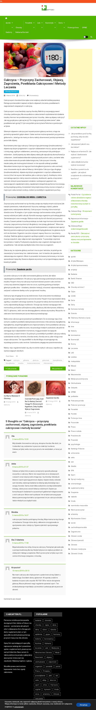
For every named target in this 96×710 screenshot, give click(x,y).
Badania (74, 274)
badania (38, 620)
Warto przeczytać (78, 510)
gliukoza (36, 360)
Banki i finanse (76, 278)
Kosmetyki (49, 23)
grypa (48, 634)
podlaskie (74, 396)
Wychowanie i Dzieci (78, 519)
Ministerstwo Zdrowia (43, 653)
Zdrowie (74, 545)
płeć (50, 676)
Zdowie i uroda (76, 536)
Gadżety (9, 32)
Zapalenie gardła (52, 398)
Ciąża (73, 291)
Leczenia (74, 348)
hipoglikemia (10, 363)
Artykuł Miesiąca (77, 261)
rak (56, 676)
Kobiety (74, 331)
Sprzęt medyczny (77, 479)
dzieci (44, 630)
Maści (73, 370)
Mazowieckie (76, 374)
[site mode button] (85, 37)
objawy (49, 657)
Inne (72, 326)
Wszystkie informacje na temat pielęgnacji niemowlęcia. (59, 369)
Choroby (19, 28)
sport (37, 685)
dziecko (53, 630)
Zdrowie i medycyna (78, 549)
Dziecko (74, 313)
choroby (38, 625)
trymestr (47, 689)
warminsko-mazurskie (79, 505)
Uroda (73, 501)
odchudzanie (40, 662)
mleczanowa (48, 363)
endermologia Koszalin (79, 229)
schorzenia (75, 453)
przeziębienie (40, 676)
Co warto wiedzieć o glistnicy (12, 397)
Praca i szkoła (76, 431)
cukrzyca (16, 360)
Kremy (73, 344)
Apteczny (21, 95)
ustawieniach (19, 707)
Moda (57, 653)
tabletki (74, 497)
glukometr (45, 360)
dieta (54, 625)
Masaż (73, 366)
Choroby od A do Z (11, 91)
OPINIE (84, 28)
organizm (38, 666)
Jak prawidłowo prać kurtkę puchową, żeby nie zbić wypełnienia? (81, 137)
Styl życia (54, 685)
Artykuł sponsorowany (79, 265)
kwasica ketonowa (33, 363)
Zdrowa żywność (77, 540)
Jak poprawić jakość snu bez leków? (80, 145)
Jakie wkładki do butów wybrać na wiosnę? (79, 163)
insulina (20, 363)
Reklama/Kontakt (22, 32)
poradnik (49, 666)
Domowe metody (77, 309)
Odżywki (74, 388)
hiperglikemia (57, 360)
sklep (44, 680)
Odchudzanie (76, 383)
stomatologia (76, 484)
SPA (72, 470)
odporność (52, 662)
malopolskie (75, 361)
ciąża (47, 625)
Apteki (8, 23)
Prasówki (74, 440)
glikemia (26, 360)
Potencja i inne (73, 28)
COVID (73, 296)
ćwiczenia (39, 699)
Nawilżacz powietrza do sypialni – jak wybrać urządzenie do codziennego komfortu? (81, 173)
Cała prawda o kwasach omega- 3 (13, 369)
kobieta (38, 639)
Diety (73, 305)
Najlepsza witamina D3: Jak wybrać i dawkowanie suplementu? (81, 155)
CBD (72, 283)
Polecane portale (77, 401)
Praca (73, 427)
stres (45, 685)
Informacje (75, 322)
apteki (73, 257)
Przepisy (46, 671)
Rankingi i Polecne (77, 449)
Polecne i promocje (78, 405)
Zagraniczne (75, 532)
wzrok (73, 523)
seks (73, 457)
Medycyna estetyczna (79, 379)
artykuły (74, 270)
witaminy (74, 514)
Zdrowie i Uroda (77, 553)
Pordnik (74, 414)
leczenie (38, 648)
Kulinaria (48, 643)
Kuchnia (38, 643)
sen (72, 462)
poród (58, 666)
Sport (73, 475)
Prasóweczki (76, 436)
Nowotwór (39, 657)
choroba (48, 620)
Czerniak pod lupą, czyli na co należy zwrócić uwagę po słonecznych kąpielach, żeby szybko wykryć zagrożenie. (34, 404)
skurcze (53, 680)
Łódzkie (74, 357)
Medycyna (55, 648)
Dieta (61, 23)
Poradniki (28, 23)
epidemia (38, 634)
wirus (37, 694)
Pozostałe (75, 422)
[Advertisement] (80, 84)
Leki (38, 23)
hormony (56, 634)
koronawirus (75, 335)
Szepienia (74, 492)
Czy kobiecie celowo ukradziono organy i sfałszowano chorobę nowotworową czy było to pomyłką (81, 201)
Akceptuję (83, 705)
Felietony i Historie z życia (80, 318)
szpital (37, 689)
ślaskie (73, 466)
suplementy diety (77, 488)
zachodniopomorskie (79, 527)
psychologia (75, 444)
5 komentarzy (33, 95)
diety (37, 630)
